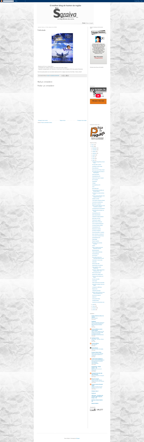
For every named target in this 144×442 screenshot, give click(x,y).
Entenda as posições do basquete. (98, 375)
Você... (93, 186)
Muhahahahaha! (95, 250)
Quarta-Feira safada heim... (97, 274)
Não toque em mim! (96, 218)
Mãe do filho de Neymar (97, 221)
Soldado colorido (95, 198)
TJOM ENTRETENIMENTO (97, 358)
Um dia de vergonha (96, 230)
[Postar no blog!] (63, 75)
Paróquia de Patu (95, 338)
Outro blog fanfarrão (96, 214)
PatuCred (94, 393)
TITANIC (94, 183)
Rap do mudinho (95, 241)
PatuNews (94, 321)
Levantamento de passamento (98, 208)
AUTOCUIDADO (95, 318)
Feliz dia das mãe (95, 263)
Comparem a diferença (97, 287)
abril (93, 304)
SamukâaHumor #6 (96, 176)
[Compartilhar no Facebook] (66, 75)
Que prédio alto (95, 188)
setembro (94, 153)
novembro (94, 149)
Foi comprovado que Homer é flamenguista (98, 172)
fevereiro (94, 307)
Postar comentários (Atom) (46, 122)
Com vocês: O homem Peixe (98, 235)
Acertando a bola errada (97, 166)
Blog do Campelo (95, 378)
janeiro (93, 309)
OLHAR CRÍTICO (95, 343)
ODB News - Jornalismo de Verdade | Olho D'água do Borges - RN (97, 396)
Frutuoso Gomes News (96, 352)
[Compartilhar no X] (65, 75)
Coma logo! (94, 280)
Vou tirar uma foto (95, 279)
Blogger (78, 438)
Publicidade (94, 239)
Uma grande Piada (96, 298)
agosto (93, 155)
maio (93, 160)
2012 (92, 144)
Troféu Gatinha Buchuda (97, 252)
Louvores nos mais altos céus (98, 302)
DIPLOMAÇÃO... (95, 344)
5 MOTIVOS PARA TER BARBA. (97, 349)
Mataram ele (94, 288)
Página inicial (62, 120)
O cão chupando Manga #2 (97, 223)
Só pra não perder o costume (98, 232)
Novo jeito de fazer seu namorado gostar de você (98, 258)
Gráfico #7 (94, 297)
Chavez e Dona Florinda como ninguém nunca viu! (98, 196)
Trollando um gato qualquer (98, 216)
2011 (92, 146)
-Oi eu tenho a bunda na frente (98, 200)
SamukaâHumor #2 (96, 237)
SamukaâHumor (95, 253)
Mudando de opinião (96, 228)
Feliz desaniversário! (96, 272)
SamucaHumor (95, 347)
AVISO (93, 245)
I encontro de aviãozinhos (97, 202)
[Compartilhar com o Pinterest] (68, 75)
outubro (94, 151)
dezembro (94, 148)
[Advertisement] (97, 114)
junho (93, 158)
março (93, 306)
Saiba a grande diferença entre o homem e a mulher (98, 206)
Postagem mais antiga (81, 120)
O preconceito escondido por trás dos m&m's (98, 191)
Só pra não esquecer (96, 295)
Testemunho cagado (96, 220)
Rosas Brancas (95, 168)
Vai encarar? (94, 255)
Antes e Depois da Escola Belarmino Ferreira (97, 248)
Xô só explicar (95, 179)
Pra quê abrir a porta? (96, 164)
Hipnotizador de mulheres (97, 265)
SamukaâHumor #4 (96, 213)
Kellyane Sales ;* (95, 391)
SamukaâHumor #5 (96, 184)
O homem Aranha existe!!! (97, 225)
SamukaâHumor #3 (96, 227)
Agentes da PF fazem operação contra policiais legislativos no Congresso (97, 354)
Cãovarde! (94, 261)
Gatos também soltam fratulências (96, 268)
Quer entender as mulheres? (98, 234)
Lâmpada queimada (96, 290)
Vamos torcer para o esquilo (98, 178)
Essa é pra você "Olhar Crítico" (98, 169)
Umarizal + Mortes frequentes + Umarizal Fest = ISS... (98, 270)
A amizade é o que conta (97, 260)
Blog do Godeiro (95, 403)
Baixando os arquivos (96, 204)
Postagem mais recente (43, 120)
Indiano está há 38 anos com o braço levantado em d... (98, 293)
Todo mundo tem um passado (98, 282)
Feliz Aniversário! (95, 174)
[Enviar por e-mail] (62, 75)
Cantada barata (95, 300)
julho (93, 156)
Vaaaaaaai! (94, 181)
